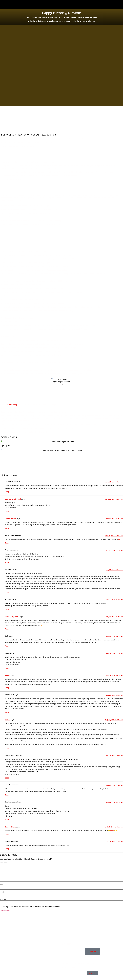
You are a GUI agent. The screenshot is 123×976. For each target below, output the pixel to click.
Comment (4, 863)
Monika (7, 720)
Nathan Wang (12, 405)
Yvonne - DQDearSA (12, 617)
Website (3, 899)
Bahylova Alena (10, 519)
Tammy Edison (10, 827)
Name (2, 885)
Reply (7, 492)
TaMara (7, 675)
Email (2, 892)
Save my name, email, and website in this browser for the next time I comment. (31, 906)
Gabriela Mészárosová (13, 499)
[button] (61, 442)
